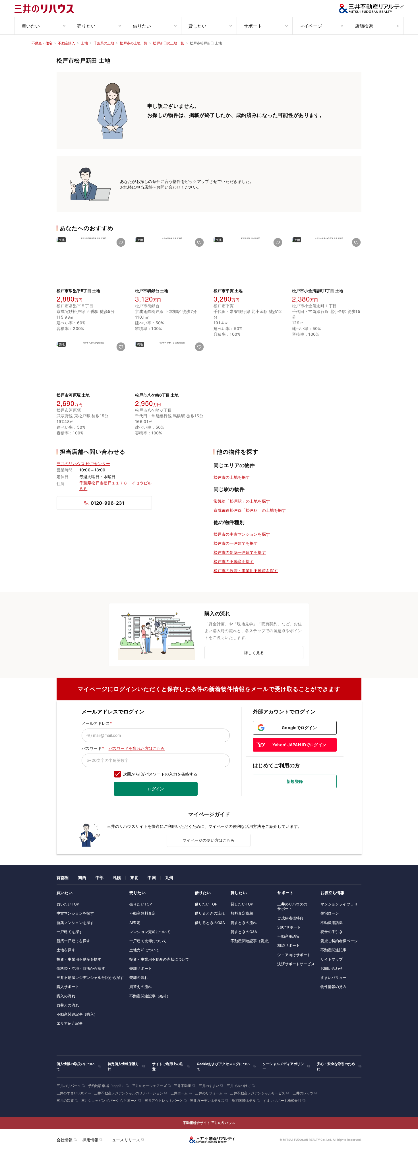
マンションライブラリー (340, 904)
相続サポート (288, 945)
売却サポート (140, 968)
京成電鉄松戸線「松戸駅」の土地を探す (250, 510)
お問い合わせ (331, 968)
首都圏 (63, 877)
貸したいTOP (242, 904)
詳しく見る (254, 652)
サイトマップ (331, 959)
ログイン (156, 788)
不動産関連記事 (333, 950)
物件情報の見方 (333, 986)
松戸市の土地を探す (232, 477)
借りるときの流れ (210, 913)
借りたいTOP (206, 904)
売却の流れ (138, 977)
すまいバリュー (333, 977)
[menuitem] (42, 25)
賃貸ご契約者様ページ (339, 940)
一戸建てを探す (70, 931)
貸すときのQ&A (244, 931)
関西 (82, 877)
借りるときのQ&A (210, 922)
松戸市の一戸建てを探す (236, 543)
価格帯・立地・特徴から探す (81, 968)
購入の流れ (66, 996)
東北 (134, 877)
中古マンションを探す (75, 913)
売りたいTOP (140, 904)
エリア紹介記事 (70, 1023)
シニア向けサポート (294, 954)
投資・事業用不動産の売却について (159, 959)
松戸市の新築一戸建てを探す (240, 552)
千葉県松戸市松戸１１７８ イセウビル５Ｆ (115, 485)
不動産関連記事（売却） (149, 996)
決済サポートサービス (295, 964)
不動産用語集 (288, 936)
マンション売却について (149, 931)
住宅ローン (329, 913)
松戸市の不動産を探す (234, 561)
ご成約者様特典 (290, 918)
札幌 (117, 877)
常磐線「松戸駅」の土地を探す (242, 501)
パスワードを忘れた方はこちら (137, 748)
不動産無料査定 (142, 913)
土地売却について (144, 950)
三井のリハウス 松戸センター (83, 463)
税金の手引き (331, 931)
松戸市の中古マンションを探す (242, 534)
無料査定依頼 (242, 913)
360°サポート (289, 927)
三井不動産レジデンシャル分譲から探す (90, 977)
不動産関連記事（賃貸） (251, 940)
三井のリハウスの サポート (292, 906)
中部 (100, 877)
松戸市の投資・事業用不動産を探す (246, 570)
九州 (169, 877)
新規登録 (295, 781)
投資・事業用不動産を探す (79, 959)
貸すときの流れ (244, 922)
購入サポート (68, 986)
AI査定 (134, 922)
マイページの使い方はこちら (209, 840)
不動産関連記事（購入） (77, 1014)
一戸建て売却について (148, 940)
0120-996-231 (107, 503)
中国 (152, 877)
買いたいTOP (68, 904)
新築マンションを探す (75, 922)
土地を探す (66, 950)
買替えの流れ (68, 1005)
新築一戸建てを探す (73, 940)
